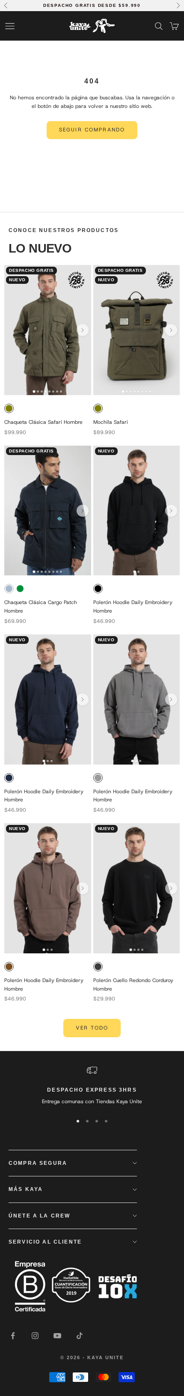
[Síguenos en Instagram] (35, 1335)
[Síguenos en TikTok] (79, 1335)
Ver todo (92, 1027)
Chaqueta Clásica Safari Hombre (43, 422)
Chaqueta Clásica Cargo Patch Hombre (40, 606)
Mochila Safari (110, 422)
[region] (92, 1085)
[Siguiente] (83, 330)
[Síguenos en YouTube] (57, 1335)
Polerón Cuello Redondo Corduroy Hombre (133, 984)
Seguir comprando (92, 129)
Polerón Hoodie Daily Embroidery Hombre (132, 606)
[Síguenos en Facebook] (13, 1335)
